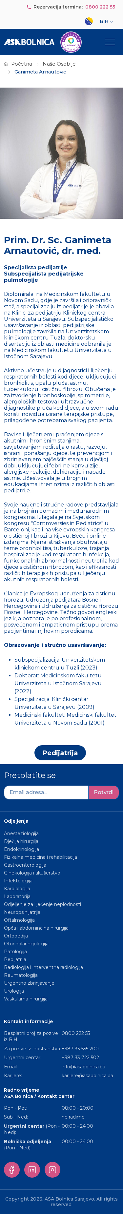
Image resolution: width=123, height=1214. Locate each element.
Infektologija (18, 881)
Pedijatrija (60, 753)
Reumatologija (21, 975)
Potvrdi (103, 792)
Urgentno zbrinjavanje (29, 983)
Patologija (15, 952)
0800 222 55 (100, 7)
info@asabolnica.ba (83, 1067)
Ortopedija (16, 936)
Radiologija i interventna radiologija (43, 967)
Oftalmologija (19, 920)
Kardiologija (17, 889)
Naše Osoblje (59, 64)
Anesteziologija (21, 833)
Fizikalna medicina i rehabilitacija (41, 857)
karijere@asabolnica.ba (87, 1076)
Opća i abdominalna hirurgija (36, 928)
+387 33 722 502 (80, 1057)
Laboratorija (17, 896)
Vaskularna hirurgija (26, 999)
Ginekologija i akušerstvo (32, 873)
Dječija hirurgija (21, 841)
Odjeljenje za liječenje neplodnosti (42, 904)
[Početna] (43, 42)
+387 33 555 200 (80, 1049)
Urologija (14, 991)
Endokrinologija (21, 849)
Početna (21, 64)
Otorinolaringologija (26, 944)
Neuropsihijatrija (22, 912)
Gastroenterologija (25, 865)
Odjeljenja (16, 821)
